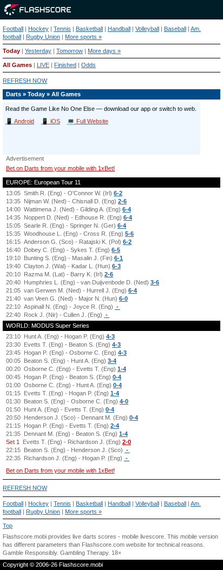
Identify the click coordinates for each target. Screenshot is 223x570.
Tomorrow (69, 51)
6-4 (126, 209)
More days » (104, 51)
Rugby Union (43, 37)
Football (13, 28)
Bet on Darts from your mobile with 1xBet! (60, 168)
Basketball (89, 28)
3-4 (112, 360)
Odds (88, 65)
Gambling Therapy (84, 552)
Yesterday (38, 51)
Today (11, 51)
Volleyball (147, 28)
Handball (119, 28)
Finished (65, 65)
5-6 (129, 233)
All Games (17, 65)
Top (7, 525)
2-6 (122, 201)
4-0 (124, 401)
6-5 (116, 250)
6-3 (116, 266)
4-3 (110, 336)
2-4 (114, 425)
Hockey (38, 28)
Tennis (62, 28)
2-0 (126, 442)
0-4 (117, 377)
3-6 (154, 282)
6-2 (118, 193)
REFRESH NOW (25, 80)
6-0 (123, 298)
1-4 (121, 369)
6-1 (118, 258)
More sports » (83, 37)
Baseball (175, 28)
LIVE (43, 65)
